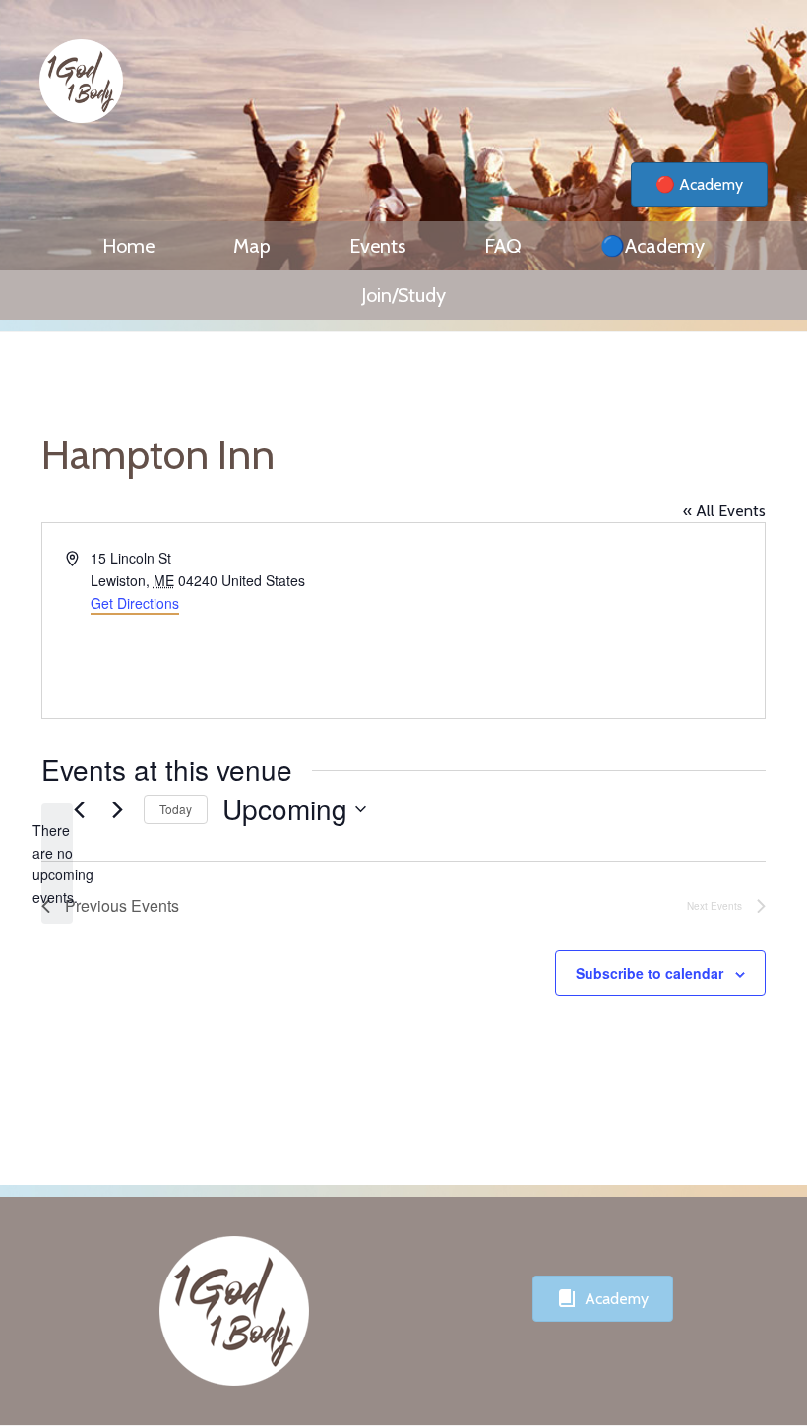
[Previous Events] (79, 809)
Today (175, 809)
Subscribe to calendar (649, 973)
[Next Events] (117, 809)
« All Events (724, 511)
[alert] (57, 863)
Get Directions (135, 603)
